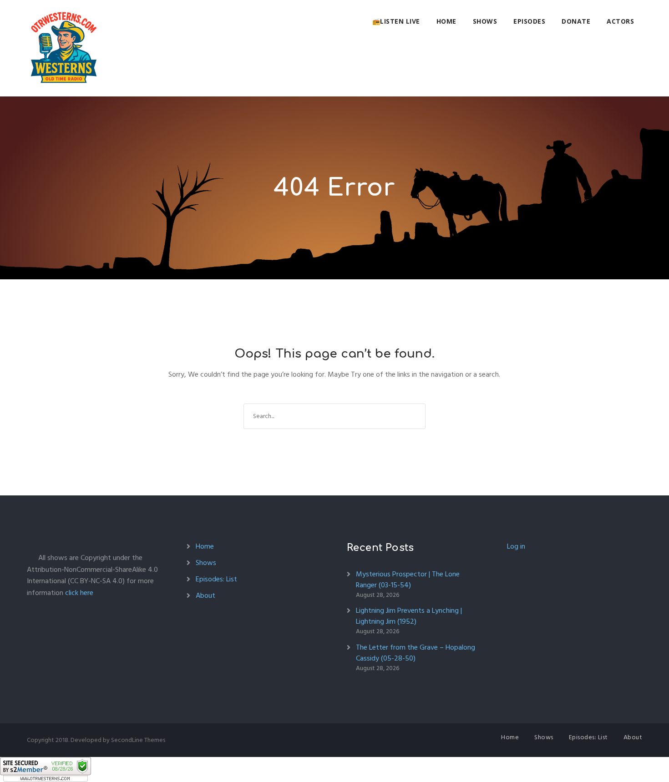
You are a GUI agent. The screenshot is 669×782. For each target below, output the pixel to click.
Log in (516, 546)
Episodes (529, 21)
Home (446, 21)
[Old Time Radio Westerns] (64, 48)
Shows (485, 21)
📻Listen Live (396, 21)
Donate (576, 21)
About (205, 595)
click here (79, 593)
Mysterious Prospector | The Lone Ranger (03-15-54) (408, 579)
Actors (620, 21)
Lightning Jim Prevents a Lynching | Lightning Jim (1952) (409, 616)
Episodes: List (216, 579)
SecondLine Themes (138, 740)
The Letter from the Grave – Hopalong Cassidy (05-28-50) (415, 652)
